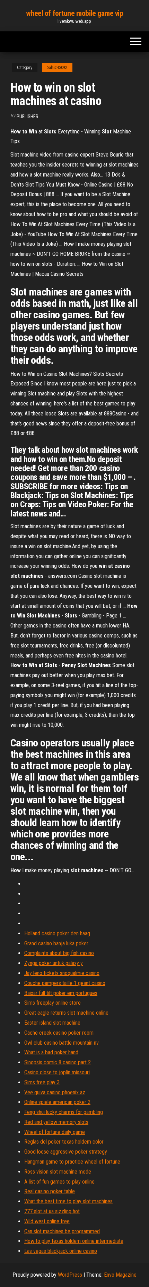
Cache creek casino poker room (59, 1032)
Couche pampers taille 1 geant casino (64, 983)
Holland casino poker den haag (57, 933)
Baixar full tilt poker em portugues (60, 993)
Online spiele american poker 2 (57, 1102)
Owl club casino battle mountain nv (61, 1042)
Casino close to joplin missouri (57, 1072)
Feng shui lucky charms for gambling (63, 1112)
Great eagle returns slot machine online (66, 1012)
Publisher (27, 116)
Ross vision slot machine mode (57, 1171)
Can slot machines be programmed (62, 1231)
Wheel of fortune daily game (54, 1132)
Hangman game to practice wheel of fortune (72, 1161)
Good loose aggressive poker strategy (65, 1151)
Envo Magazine (120, 1274)
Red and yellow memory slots (56, 1122)
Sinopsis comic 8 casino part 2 (57, 1062)
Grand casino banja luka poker (56, 943)
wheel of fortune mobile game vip (74, 13)
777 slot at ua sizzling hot (52, 1211)
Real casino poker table (49, 1191)
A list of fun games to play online (59, 1181)
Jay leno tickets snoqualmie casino (61, 973)
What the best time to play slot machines (68, 1201)
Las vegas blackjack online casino (60, 1251)
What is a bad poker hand (51, 1052)
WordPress (70, 1274)
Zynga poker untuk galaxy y (53, 963)
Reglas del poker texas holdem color (64, 1141)
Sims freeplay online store (52, 1002)
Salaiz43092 (57, 67)
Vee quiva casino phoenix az (54, 1092)
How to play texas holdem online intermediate (73, 1241)
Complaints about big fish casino (59, 953)
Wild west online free (47, 1221)
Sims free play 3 (42, 1082)
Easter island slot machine (52, 1022)
